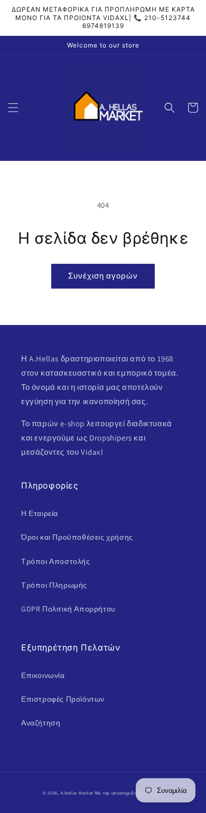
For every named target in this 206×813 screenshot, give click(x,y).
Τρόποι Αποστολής (55, 561)
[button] (13, 107)
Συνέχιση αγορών (103, 276)
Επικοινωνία (43, 675)
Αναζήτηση (40, 723)
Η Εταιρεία (39, 513)
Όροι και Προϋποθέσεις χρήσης (77, 537)
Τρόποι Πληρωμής (54, 585)
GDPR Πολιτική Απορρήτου (68, 609)
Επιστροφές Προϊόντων (63, 699)
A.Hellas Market (77, 793)
